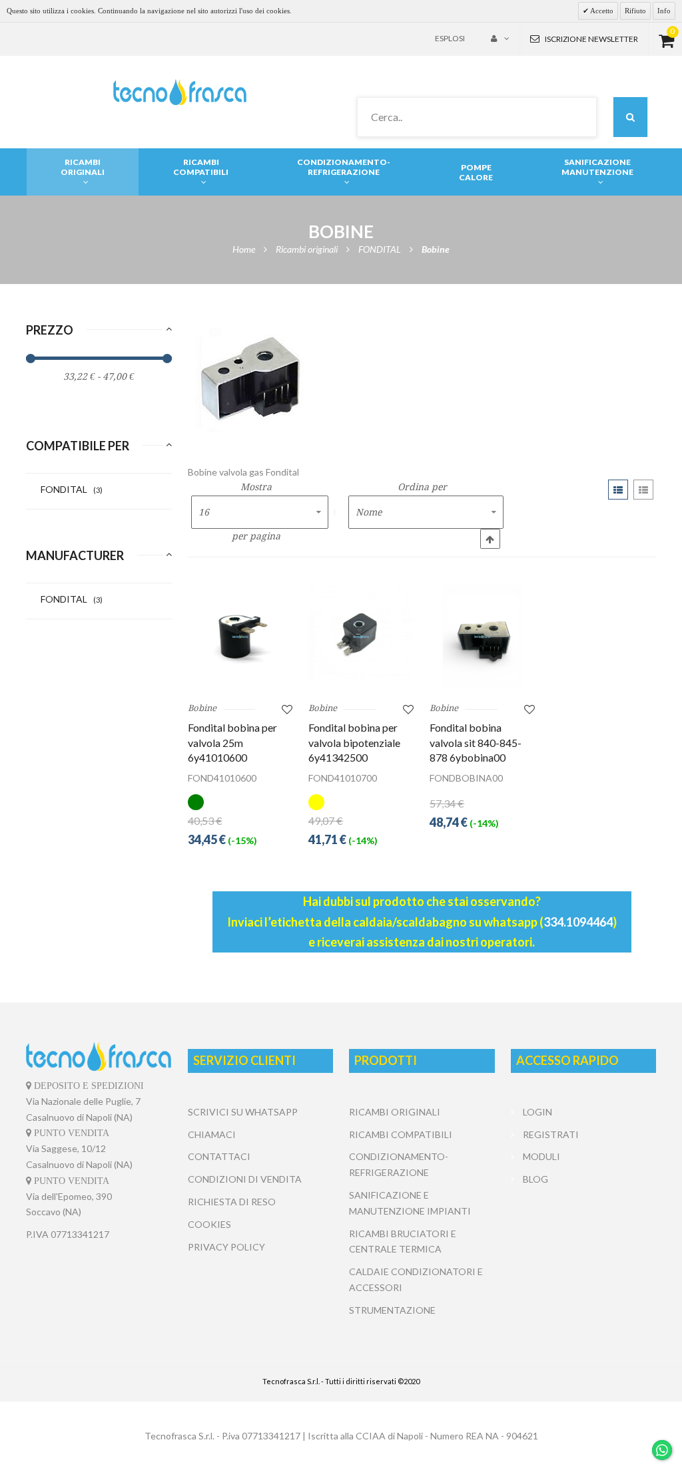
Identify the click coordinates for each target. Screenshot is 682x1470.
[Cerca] (630, 117)
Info (664, 11)
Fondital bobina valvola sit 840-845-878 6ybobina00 (475, 742)
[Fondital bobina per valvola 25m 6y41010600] (240, 636)
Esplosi (450, 38)
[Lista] (643, 490)
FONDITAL (72, 489)
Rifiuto (635, 11)
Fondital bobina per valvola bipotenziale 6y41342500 (354, 742)
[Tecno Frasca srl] (179, 92)
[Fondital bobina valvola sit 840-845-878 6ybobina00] (482, 636)
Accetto (601, 11)
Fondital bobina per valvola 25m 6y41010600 (232, 742)
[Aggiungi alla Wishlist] (287, 709)
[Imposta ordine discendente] (490, 539)
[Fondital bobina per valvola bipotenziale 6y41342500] (361, 636)
